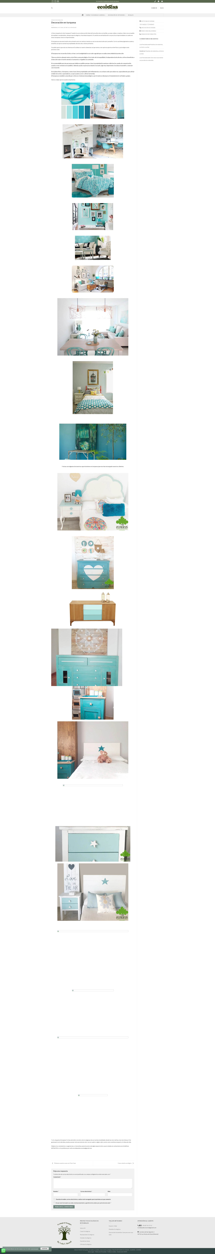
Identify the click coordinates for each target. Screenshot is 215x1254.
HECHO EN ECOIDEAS (148, 27)
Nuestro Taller (113, 1226)
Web (109, 1191)
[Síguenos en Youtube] (58, 1)
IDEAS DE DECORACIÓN (148, 34)
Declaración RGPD (122, 1251)
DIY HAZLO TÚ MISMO (146, 24)
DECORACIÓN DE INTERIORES (116, 15)
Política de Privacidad (100, 1251)
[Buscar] (51, 8)
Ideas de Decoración (57, 20)
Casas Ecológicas (85, 1231)
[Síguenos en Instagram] (55, 1)
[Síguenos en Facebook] (52, 1)
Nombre (56, 1191)
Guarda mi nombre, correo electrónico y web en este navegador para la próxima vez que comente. (83, 1199)
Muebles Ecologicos (115, 1229)
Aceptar (44, 1248)
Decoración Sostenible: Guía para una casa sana (121, 1233)
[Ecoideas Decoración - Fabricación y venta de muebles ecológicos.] (107, 8)
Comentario (57, 1177)
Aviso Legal (91, 1251)
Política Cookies (111, 1251)
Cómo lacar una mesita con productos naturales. (151, 59)
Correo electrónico (86, 1191)
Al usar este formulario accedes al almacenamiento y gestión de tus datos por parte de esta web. (83, 1203)
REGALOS (130, 15)
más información (34, 1249)
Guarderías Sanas (85, 1241)
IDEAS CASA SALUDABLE (148, 31)
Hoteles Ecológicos (85, 1238)
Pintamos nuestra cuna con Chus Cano (65, 1163)
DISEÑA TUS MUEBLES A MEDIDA (95, 15)
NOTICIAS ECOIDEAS (147, 21)
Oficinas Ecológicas (85, 1244)
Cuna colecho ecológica (125, 1163)
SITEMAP (79, 1250)
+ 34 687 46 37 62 (146, 1225)
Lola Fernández (72, 27)
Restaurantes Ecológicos (87, 1234)
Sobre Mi (82, 1228)
